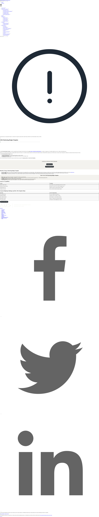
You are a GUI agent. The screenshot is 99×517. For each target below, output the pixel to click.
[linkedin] (50, 511)
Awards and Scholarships (6, 31)
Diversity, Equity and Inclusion (7, 28)
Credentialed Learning (6, 13)
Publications (3, 16)
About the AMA (4, 25)
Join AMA (1, 208)
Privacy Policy (3, 212)
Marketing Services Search (5, 217)
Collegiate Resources (5, 29)
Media (2, 218)
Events (2, 15)
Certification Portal (4, 215)
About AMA (4, 26)
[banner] (49, 87)
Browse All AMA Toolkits (4, 201)
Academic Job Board (5, 24)
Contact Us (3, 210)
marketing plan (72, 172)
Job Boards (3, 216)
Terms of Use (3, 211)
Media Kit (3, 214)
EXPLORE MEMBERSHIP (49, 166)
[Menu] (1, 5)
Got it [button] (1, 516)
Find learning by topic (5, 10)
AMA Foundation (5, 27)
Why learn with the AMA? (6, 14)
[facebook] (50, 316)
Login (2, 2)
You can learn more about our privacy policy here (46, 515)
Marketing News (5, 17)
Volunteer (4, 30)
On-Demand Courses (5, 12)
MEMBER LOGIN (49, 164)
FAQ (2, 213)
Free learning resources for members (7, 11)
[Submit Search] (7, 36)
